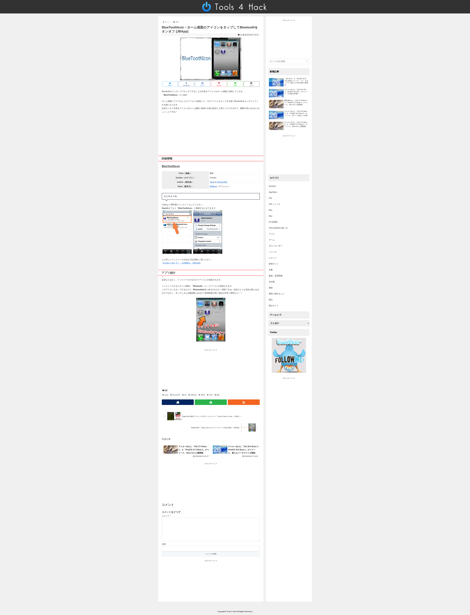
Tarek (212, 182)
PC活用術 (273, 222)
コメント (166, 516)
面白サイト (274, 306)
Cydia (166, 395)
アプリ (272, 234)
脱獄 (165, 390)
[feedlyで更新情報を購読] (211, 402)
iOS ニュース (274, 204)
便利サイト (274, 264)
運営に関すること (276, 294)
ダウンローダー (275, 246)
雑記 (271, 300)
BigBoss (213, 186)
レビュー (273, 258)
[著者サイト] (178, 402)
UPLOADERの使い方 (278, 228)
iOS (185, 395)
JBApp (203, 395)
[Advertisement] (211, 133)
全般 (271, 270)
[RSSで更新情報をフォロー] (244, 402)
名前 (164, 544)
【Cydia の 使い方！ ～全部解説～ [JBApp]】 (181, 263)
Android (272, 186)
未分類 (272, 282)
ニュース (273, 252)
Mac (270, 210)
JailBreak (193, 395)
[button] (307, 61)
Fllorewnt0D (222, 182)
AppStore (273, 192)
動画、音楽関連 (275, 276)
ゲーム (272, 240)
